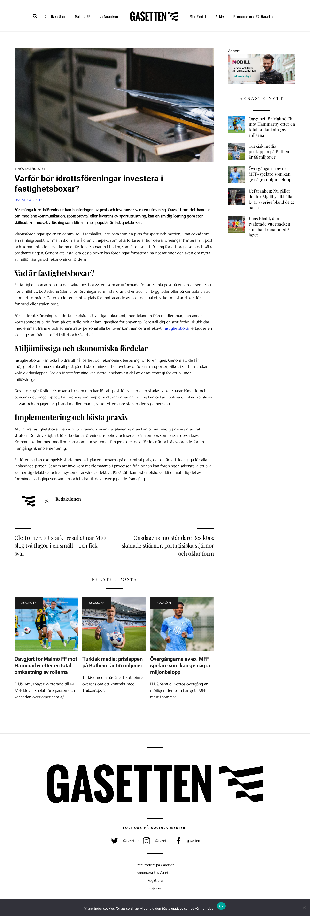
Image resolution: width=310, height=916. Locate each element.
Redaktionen (68, 499)
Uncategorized (28, 200)
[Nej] (304, 907)
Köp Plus (155, 888)
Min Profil (198, 16)
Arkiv (220, 16)
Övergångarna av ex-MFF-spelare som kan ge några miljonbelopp (180, 665)
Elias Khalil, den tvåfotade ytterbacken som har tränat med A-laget (270, 226)
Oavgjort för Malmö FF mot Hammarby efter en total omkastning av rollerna (46, 665)
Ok (221, 906)
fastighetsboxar (177, 328)
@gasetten (131, 840)
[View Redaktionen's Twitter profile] (46, 501)
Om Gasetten (55, 16)
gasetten (193, 840)
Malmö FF (82, 16)
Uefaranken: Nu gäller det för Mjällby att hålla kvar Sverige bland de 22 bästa (271, 199)
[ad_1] (261, 83)
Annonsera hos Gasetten (155, 872)
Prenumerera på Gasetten (254, 16)
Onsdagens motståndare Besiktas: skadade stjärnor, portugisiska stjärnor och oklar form (168, 545)
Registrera (155, 880)
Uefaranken (109, 16)
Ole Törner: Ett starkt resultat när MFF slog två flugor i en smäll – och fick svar (60, 545)
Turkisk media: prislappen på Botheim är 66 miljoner (112, 662)
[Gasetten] (154, 16)
